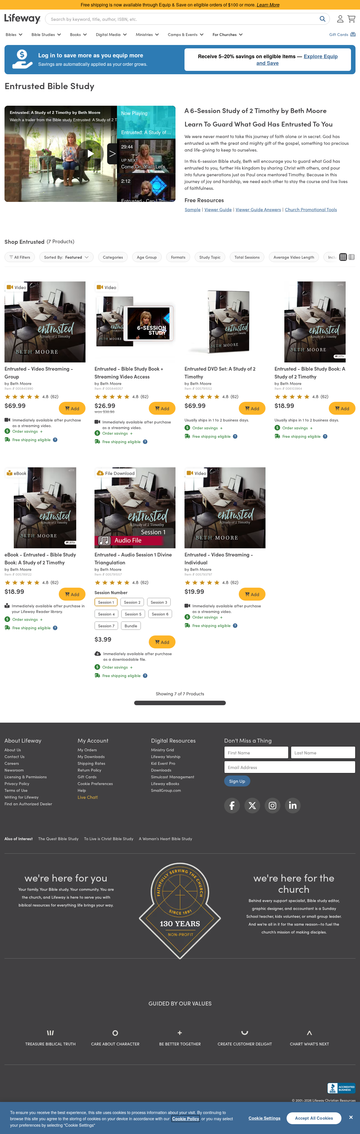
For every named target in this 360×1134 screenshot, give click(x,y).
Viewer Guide (218, 209)
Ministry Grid (162, 749)
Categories (113, 257)
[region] (180, 1118)
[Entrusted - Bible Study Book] (315, 321)
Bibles (11, 34)
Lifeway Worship (166, 756)
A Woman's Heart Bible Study (165, 838)
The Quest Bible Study (58, 838)
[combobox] (187, 19)
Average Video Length (294, 257)
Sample (193, 209)
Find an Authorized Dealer (28, 803)
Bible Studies (43, 34)
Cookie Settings (264, 1118)
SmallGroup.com (166, 790)
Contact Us (14, 756)
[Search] (321, 19)
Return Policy (89, 770)
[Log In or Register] (340, 18)
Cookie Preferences (95, 783)
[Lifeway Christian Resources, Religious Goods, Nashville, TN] (341, 1088)
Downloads (161, 770)
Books (75, 34)
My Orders (87, 749)
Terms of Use (16, 790)
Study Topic (209, 257)
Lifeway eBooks (165, 783)
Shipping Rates (91, 763)
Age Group (147, 257)
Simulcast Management (172, 776)
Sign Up (237, 781)
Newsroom (14, 770)
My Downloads (91, 756)
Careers (11, 763)
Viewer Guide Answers (258, 209)
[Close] (351, 1117)
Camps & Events (182, 34)
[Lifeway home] (22, 19)
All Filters (22, 257)
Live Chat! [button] (88, 797)
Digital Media (108, 34)
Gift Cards (87, 776)
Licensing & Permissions (25, 776)
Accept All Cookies (314, 1118)
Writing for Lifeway (21, 797)
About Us (12, 749)
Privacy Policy (16, 783)
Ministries (144, 34)
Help (82, 790)
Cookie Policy (185, 1118)
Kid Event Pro (163, 763)
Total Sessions (247, 257)
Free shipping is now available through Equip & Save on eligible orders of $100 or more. (180, 4)
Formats (178, 257)
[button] (146, 122)
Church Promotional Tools (311, 209)
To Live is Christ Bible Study (108, 838)
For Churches (225, 34)
